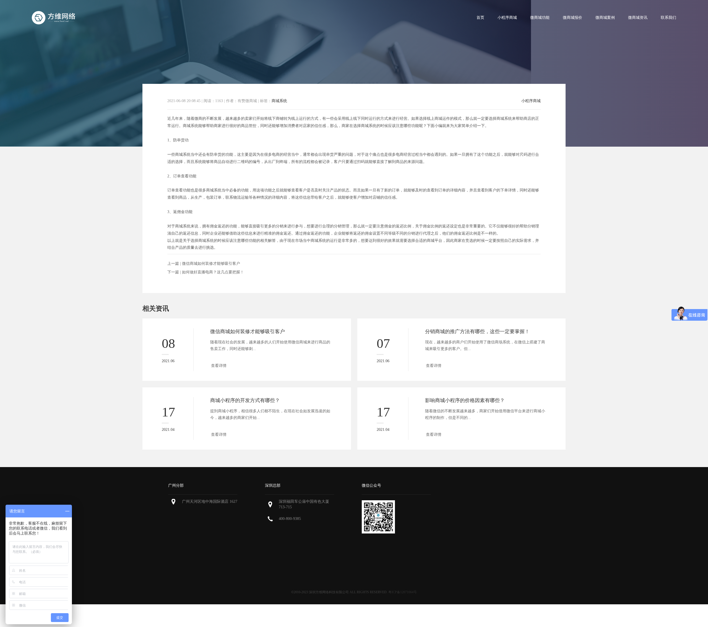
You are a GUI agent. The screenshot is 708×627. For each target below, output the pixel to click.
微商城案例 (605, 17)
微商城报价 (572, 17)
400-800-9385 (290, 519)
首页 (480, 17)
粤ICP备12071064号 (402, 592)
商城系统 (279, 101)
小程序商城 (507, 17)
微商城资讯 (637, 17)
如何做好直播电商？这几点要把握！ (213, 272)
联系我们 (668, 17)
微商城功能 (540, 17)
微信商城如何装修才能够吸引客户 (211, 263)
